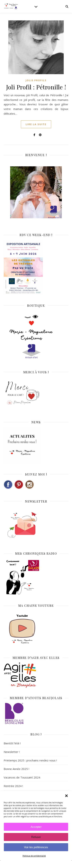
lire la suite (36, 124)
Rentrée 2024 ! (13, 786)
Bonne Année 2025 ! (16, 769)
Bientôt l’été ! (12, 743)
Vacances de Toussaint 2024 (22, 777)
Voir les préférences (36, 847)
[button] (66, 796)
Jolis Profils (36, 80)
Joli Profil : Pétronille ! (36, 87)
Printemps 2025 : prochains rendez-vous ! (30, 760)
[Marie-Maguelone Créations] (11, 6)
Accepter (36, 826)
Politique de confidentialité (34, 856)
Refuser (36, 837)
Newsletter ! (12, 752)
